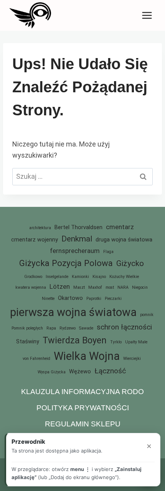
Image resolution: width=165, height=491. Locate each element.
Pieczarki (113, 298)
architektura (40, 227)
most (110, 287)
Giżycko (130, 263)
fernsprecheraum (75, 251)
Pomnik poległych (27, 328)
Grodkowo (33, 276)
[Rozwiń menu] (147, 15)
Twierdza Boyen (75, 340)
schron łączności (124, 327)
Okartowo (70, 298)
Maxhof (95, 287)
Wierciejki (132, 358)
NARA (123, 287)
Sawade (86, 328)
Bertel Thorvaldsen (78, 227)
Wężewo (80, 371)
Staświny (27, 341)
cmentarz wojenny (34, 239)
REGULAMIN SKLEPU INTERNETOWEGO (82, 429)
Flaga (108, 251)
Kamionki (80, 276)
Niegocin (140, 287)
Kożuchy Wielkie (124, 276)
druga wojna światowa (124, 239)
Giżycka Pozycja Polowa (66, 263)
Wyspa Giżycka (52, 371)
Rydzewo (67, 328)
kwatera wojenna (30, 287)
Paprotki (93, 298)
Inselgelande (57, 276)
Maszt (79, 287)
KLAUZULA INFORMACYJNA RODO (82, 392)
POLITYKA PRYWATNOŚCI (82, 408)
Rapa (51, 328)
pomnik (146, 314)
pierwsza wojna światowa (73, 312)
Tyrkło (116, 342)
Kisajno (99, 276)
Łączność (110, 370)
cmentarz (120, 227)
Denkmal (76, 238)
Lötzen (60, 286)
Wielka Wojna (87, 356)
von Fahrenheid (36, 358)
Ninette (48, 298)
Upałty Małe (136, 342)
